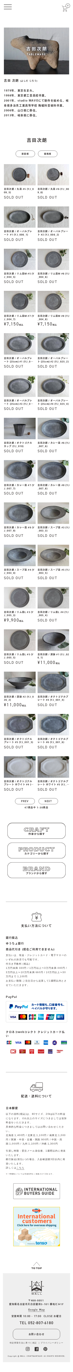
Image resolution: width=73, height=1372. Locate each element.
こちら (20, 1167)
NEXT (48, 801)
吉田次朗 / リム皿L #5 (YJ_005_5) (18, 656)
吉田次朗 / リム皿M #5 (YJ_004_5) (19, 275)
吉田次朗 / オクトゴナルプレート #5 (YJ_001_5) (18, 740)
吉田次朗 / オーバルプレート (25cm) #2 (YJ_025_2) (53, 360)
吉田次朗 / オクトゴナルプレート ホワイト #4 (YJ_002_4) (19, 783)
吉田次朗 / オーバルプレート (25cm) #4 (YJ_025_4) (53, 402)
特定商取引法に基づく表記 (23, 1343)
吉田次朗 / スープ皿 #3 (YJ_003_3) (54, 529)
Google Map (36, 1310)
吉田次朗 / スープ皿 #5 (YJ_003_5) (54, 571)
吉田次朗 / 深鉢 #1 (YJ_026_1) (53, 656)
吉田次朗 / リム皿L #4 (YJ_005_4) (53, 614)
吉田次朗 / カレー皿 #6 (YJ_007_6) (54, 444)
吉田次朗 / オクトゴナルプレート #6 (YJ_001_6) (53, 740)
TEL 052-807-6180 (37, 1322)
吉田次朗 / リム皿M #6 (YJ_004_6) (54, 275)
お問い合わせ (37, 1334)
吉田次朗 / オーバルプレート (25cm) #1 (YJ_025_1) (19, 360)
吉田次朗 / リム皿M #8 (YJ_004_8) (54, 317)
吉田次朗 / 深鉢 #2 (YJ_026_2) (19, 698)
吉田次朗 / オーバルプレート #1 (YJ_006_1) (18, 233)
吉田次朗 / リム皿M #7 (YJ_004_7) (19, 317)
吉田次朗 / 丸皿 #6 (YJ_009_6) (53, 190)
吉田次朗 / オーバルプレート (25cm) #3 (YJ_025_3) (19, 402)
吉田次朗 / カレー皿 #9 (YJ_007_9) (19, 529)
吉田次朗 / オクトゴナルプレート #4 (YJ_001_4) (53, 698)
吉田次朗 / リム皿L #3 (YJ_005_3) (18, 614)
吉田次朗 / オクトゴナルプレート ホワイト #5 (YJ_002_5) (53, 783)
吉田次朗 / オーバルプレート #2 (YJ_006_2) (53, 233)
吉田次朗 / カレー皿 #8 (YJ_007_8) (54, 487)
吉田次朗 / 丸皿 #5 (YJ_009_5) (19, 190)
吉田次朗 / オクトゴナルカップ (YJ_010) (18, 444)
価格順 (47, 154)
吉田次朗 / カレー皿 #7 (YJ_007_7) (19, 487)
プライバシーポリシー (52, 1343)
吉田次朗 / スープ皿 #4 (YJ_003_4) (19, 571)
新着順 (25, 154)
